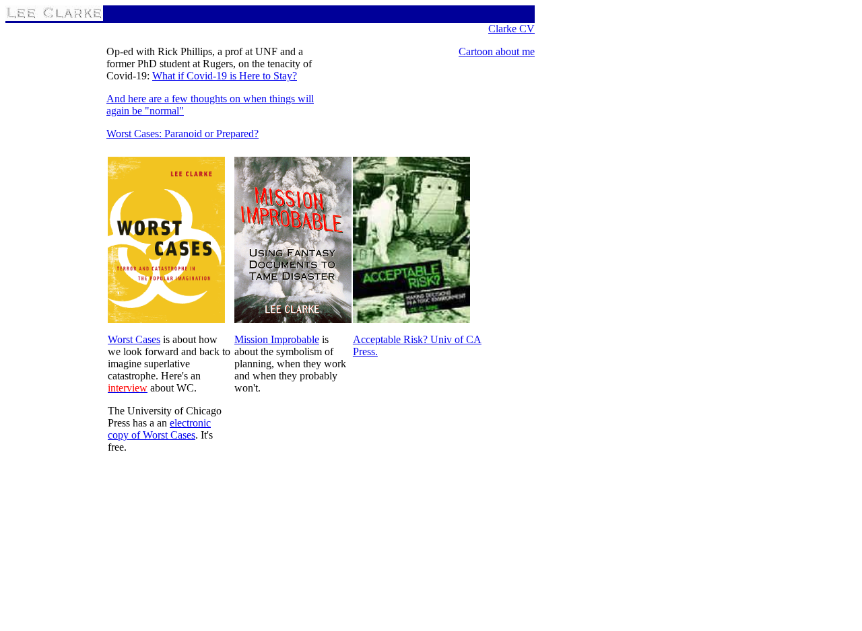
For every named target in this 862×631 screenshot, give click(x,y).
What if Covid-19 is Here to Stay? (224, 75)
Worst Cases (134, 339)
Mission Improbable (276, 339)
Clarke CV (511, 28)
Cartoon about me (497, 51)
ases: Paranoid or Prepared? (200, 133)
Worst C (123, 133)
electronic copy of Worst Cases (159, 429)
